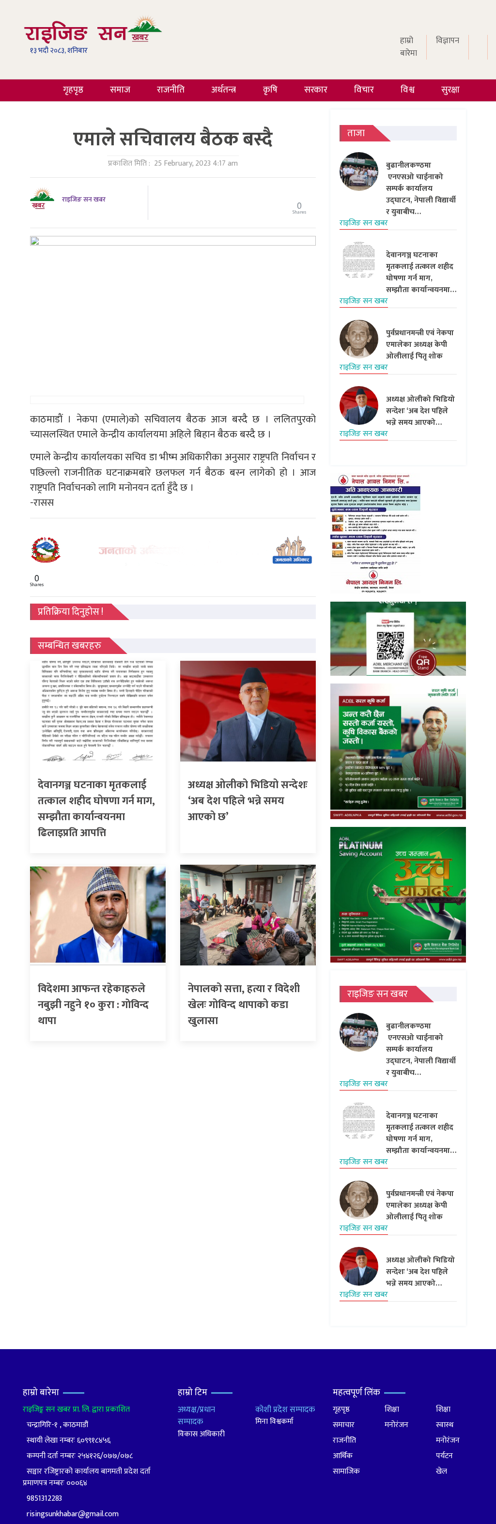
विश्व (408, 89)
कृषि (270, 89)
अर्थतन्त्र (223, 89)
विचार (364, 89)
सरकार (315, 89)
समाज (120, 89)
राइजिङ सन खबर (84, 199)
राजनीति (171, 89)
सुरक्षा (450, 89)
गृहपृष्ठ (73, 89)
